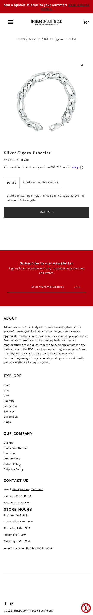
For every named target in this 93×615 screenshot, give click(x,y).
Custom (9, 400)
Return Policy (12, 464)
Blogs (7, 421)
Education (10, 406)
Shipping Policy (13, 469)
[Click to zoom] (82, 65)
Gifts (7, 395)
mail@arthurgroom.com (27, 489)
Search (8, 442)
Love (6, 390)
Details (11, 182)
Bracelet (34, 39)
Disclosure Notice (15, 447)
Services (9, 411)
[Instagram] (11, 604)
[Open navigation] (11, 22)
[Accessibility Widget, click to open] (86, 608)
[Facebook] (5, 604)
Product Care (12, 458)
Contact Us (11, 416)
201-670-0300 (22, 496)
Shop (7, 385)
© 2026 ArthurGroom (16, 610)
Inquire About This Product (40, 182)
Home (21, 39)
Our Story (10, 453)
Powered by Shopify (41, 610)
